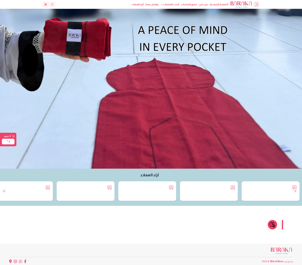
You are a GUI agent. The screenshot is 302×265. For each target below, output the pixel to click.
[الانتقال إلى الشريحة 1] (154, 166)
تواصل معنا (152, 4)
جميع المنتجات (189, 4)
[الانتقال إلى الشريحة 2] (152, 166)
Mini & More (276, 261)
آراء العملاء (138, 4)
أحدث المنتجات (171, 4)
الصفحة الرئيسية (219, 4)
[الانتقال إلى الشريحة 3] (150, 166)
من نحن (203, 4)
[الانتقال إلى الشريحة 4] (148, 166)
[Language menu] (45, 4)
